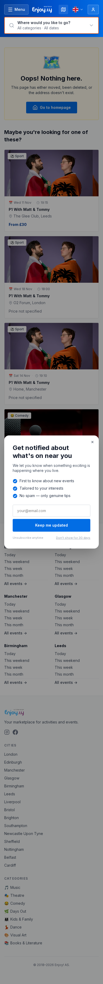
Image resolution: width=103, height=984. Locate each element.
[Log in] (93, 9)
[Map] (63, 9)
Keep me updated (51, 525)
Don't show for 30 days (73, 538)
